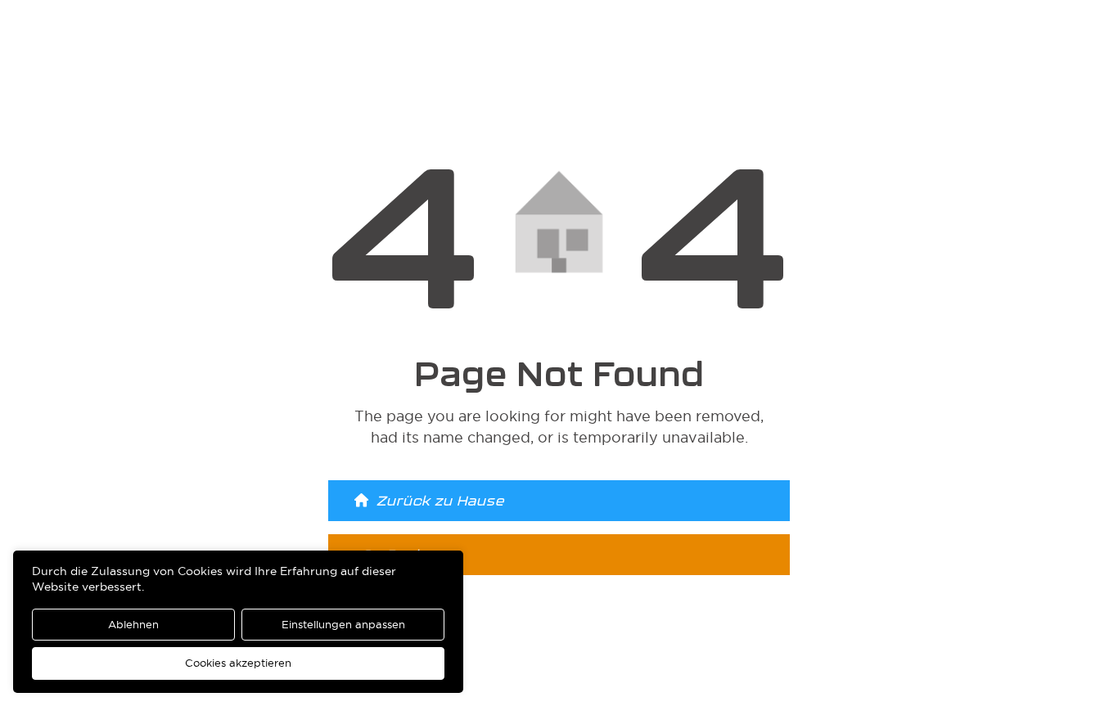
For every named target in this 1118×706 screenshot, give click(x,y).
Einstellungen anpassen (343, 624)
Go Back (392, 554)
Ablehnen (133, 624)
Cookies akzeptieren (238, 662)
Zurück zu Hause (440, 500)
